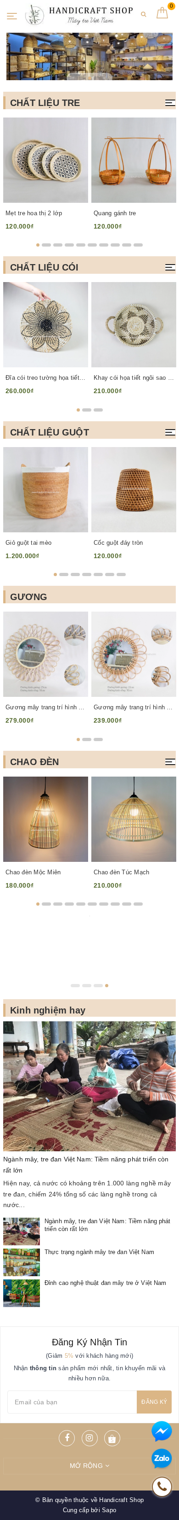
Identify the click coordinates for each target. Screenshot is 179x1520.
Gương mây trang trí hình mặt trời (46, 707)
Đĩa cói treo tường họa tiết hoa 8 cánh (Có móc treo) (46, 377)
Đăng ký (154, 1402)
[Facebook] (67, 1438)
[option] (89, 56)
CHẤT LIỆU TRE (45, 103)
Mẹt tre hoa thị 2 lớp (34, 213)
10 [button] (138, 245)
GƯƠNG (28, 597)
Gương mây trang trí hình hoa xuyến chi (134, 707)
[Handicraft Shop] (77, 15)
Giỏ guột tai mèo (28, 542)
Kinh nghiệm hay (47, 1010)
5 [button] (80, 245)
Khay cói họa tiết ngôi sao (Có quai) (134, 377)
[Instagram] (90, 1438)
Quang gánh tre (115, 213)
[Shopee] (112, 1438)
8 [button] (115, 245)
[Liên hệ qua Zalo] (161, 1459)
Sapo (109, 1510)
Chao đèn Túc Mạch (121, 872)
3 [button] (98, 78)
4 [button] (69, 245)
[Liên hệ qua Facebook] (161, 1431)
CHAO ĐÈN (34, 762)
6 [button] (92, 245)
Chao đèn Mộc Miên (33, 872)
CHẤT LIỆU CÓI (44, 267)
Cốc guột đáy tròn (118, 542)
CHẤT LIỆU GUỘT (49, 432)
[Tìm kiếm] (143, 18)
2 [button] (89, 78)
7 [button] (103, 245)
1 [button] (81, 78)
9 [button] (126, 245)
